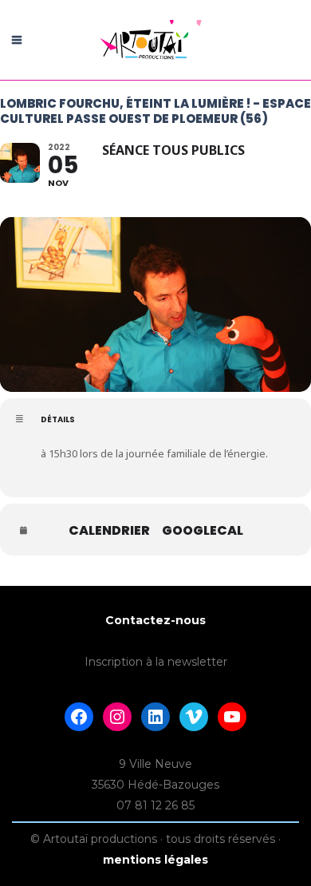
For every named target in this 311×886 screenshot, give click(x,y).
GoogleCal (202, 531)
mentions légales (155, 859)
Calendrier (109, 531)
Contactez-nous (155, 620)
